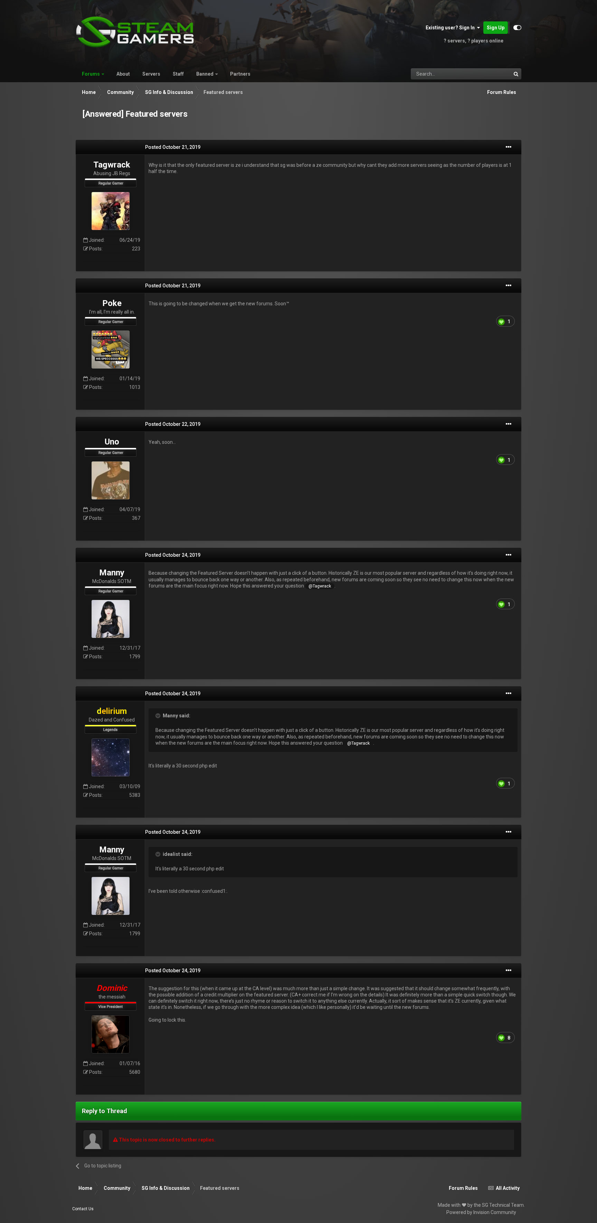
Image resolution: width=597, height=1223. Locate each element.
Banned (205, 74)
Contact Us (83, 1208)
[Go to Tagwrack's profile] (111, 211)
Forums (91, 74)
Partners (240, 74)
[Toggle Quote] (158, 715)
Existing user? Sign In (451, 27)
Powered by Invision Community (481, 1212)
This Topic (491, 73)
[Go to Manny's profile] (111, 619)
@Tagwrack (320, 586)
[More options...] (508, 147)
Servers (151, 74)
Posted (172, 147)
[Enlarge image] (501, 321)
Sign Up (495, 27)
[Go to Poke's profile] (111, 350)
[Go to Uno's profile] (111, 480)
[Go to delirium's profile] (111, 757)
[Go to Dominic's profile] (111, 1034)
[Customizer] (517, 27)
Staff (178, 74)
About (123, 74)
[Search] (515, 73)
